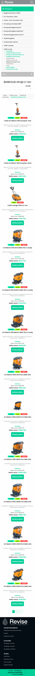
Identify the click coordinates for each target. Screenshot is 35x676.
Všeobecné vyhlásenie (15, 672)
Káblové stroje (10, 58)
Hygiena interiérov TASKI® (12, 13)
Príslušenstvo (10, 64)
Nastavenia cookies (9, 636)
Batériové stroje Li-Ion (13, 62)
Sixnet (21, 674)
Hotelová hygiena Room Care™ (14, 35)
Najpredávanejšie (8, 665)
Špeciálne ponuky (8, 659)
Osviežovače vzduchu (11, 42)
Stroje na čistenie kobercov (15, 55)
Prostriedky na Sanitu (9, 643)
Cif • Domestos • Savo (11, 16)
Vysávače (9, 51)
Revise (19, 671)
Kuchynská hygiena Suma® (12, 27)
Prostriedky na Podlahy (9, 649)
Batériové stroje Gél (11, 60)
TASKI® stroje (8, 49)
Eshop (5, 95)
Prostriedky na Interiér (9, 646)
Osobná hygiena (9, 38)
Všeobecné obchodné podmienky (12, 630)
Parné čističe (10, 67)
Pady (7, 65)
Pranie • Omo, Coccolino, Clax (13, 20)
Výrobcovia (7, 656)
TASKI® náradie (9, 45)
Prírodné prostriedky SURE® (12, 24)
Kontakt (6, 633)
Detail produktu (17, 138)
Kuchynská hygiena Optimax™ (13, 31)
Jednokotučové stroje (13, 53)
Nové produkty (7, 662)
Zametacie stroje (12, 69)
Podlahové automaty (13, 56)
